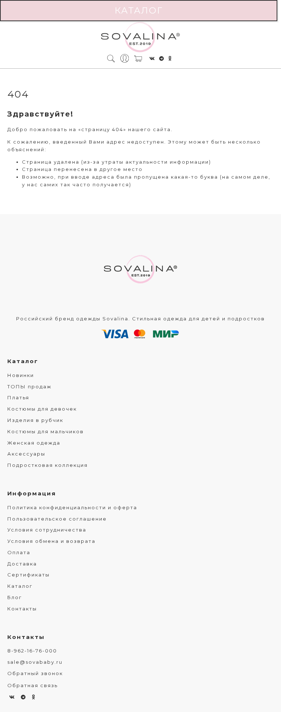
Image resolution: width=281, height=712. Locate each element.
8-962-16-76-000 (32, 651)
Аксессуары (26, 454)
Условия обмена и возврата (51, 541)
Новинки (20, 375)
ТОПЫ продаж (29, 386)
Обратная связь (32, 685)
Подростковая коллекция (47, 465)
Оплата (18, 552)
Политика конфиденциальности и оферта (72, 507)
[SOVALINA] (140, 37)
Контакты (22, 609)
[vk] (152, 58)
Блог (14, 597)
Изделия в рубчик (35, 420)
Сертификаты (28, 575)
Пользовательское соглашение (57, 519)
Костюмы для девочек (42, 409)
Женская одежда (33, 443)
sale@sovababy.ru (35, 662)
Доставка (22, 564)
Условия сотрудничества (46, 530)
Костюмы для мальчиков (45, 431)
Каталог (139, 10)
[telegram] (162, 58)
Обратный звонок (35, 673)
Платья (18, 397)
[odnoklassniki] (170, 58)
